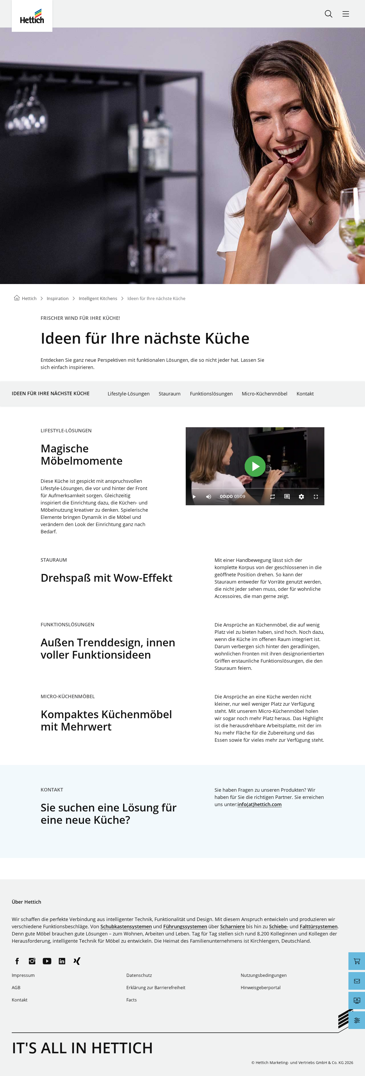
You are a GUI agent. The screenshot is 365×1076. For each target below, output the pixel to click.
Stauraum (170, 393)
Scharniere (232, 926)
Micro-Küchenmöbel (265, 393)
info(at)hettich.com (260, 804)
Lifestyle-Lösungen (129, 393)
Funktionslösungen (211, 393)
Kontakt (305, 393)
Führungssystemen (185, 926)
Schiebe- (278, 926)
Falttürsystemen (318, 926)
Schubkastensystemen (126, 926)
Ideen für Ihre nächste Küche (51, 393)
